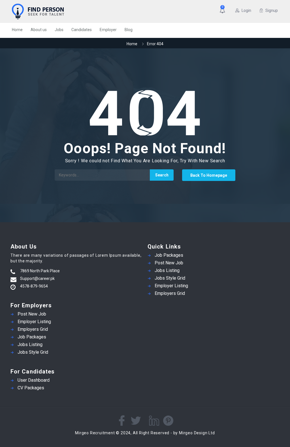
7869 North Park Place (40, 271)
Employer (108, 29)
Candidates (81, 29)
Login (246, 10)
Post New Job (32, 314)
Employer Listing (34, 321)
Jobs (59, 29)
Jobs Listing (30, 344)
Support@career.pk (37, 278)
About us (39, 29)
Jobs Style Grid (33, 352)
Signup (271, 10)
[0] (223, 11)
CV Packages (31, 387)
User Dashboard (34, 380)
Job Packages (32, 337)
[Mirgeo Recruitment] (58, 11)
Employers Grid (33, 329)
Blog (129, 29)
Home (17, 29)
